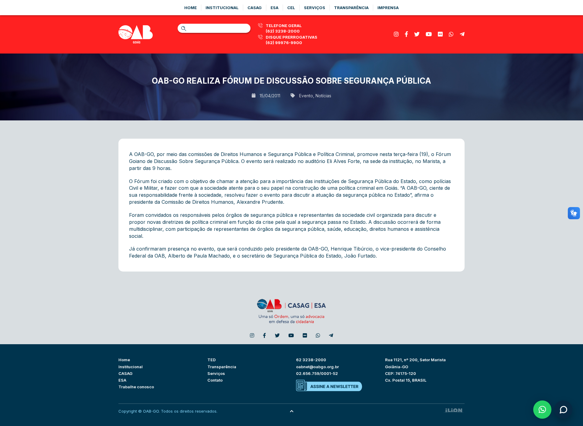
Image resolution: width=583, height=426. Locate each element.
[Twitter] (417, 34)
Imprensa (388, 7)
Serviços (314, 7)
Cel (291, 7)
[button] (542, 409)
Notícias (323, 95)
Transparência (351, 7)
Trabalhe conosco (136, 386)
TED (211, 359)
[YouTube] (429, 34)
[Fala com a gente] (563, 409)
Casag (254, 7)
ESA (122, 380)
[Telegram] (462, 34)
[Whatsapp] (451, 34)
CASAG (125, 373)
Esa (274, 7)
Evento (306, 95)
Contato (215, 380)
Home (190, 7)
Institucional (222, 7)
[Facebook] (406, 34)
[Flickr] (440, 34)
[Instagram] (396, 34)
